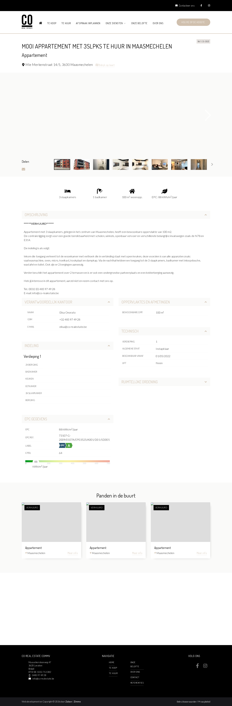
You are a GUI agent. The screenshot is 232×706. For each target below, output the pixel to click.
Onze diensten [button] (114, 23)
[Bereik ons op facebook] (197, 667)
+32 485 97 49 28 (69, 319)
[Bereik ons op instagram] (205, 667)
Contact (134, 677)
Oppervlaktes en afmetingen (145, 302)
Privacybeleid (204, 701)
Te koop (51, 23)
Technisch (130, 331)
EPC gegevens (36, 418)
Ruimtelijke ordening (139, 381)
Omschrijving (36, 214)
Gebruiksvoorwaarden (187, 701)
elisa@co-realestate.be (73, 326)
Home (111, 662)
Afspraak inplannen (88, 23)
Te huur (66, 23)
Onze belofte (139, 23)
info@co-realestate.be (43, 678)
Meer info (73, 553)
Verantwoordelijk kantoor (48, 302)
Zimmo (77, 701)
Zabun (68, 701)
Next (208, 115)
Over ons (158, 23)
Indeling (32, 345)
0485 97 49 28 (39, 675)
